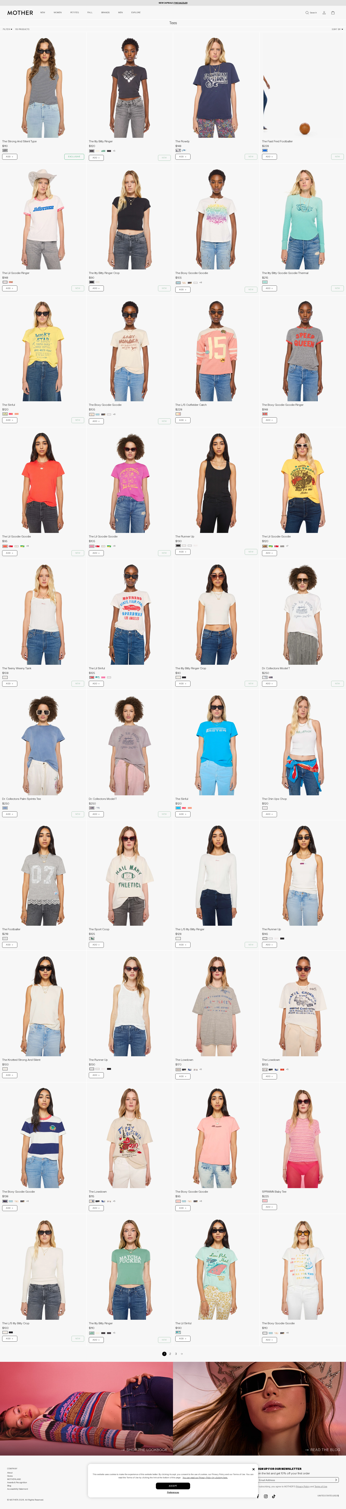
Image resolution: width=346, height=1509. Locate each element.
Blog (9, 1485)
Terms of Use (320, 1486)
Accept (173, 1486)
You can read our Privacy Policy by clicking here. (205, 1477)
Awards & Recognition (17, 1482)
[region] (43, 85)
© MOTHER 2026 (15, 1499)
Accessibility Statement (17, 1489)
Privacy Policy (303, 1486)
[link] (43, 93)
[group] (43, 85)
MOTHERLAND (14, 1479)
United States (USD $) (328, 1495)
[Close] (254, 1469)
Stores (10, 1476)
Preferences (173, 1492)
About (9, 1472)
